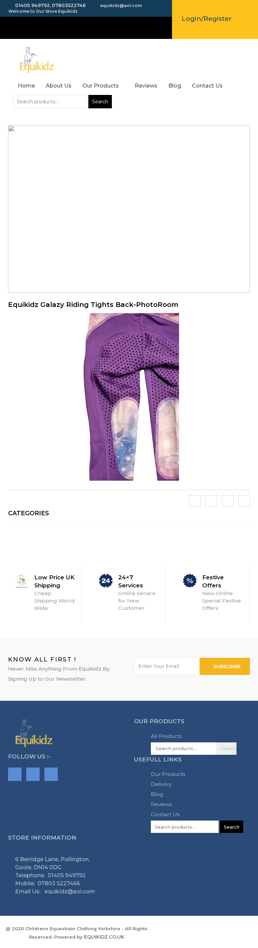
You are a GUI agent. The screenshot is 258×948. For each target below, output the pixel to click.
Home (26, 86)
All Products (166, 736)
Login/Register (206, 18)
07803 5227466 (59, 883)
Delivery (161, 784)
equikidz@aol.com (69, 891)
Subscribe (227, 667)
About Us (59, 86)
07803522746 (69, 5)
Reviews (146, 86)
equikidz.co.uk (104, 937)
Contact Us (207, 86)
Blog (174, 86)
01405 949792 (32, 5)
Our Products (101, 86)
